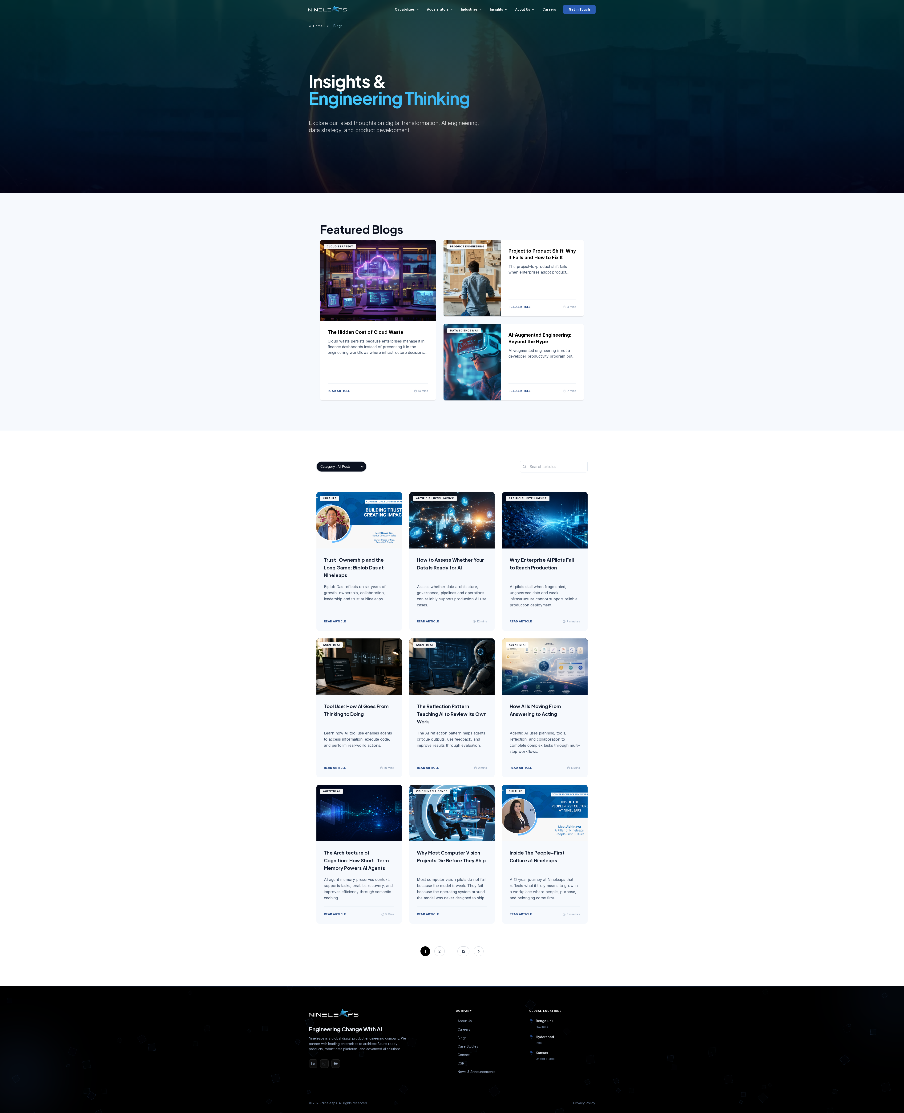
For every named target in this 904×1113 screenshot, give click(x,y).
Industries (469, 9)
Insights (496, 9)
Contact (464, 1055)
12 (463, 951)
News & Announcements (476, 1072)
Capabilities (405, 9)
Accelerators (438, 9)
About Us (522, 9)
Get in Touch (579, 9)
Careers (549, 9)
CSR (461, 1063)
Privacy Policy (584, 1103)
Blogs (462, 1038)
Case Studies (468, 1046)
